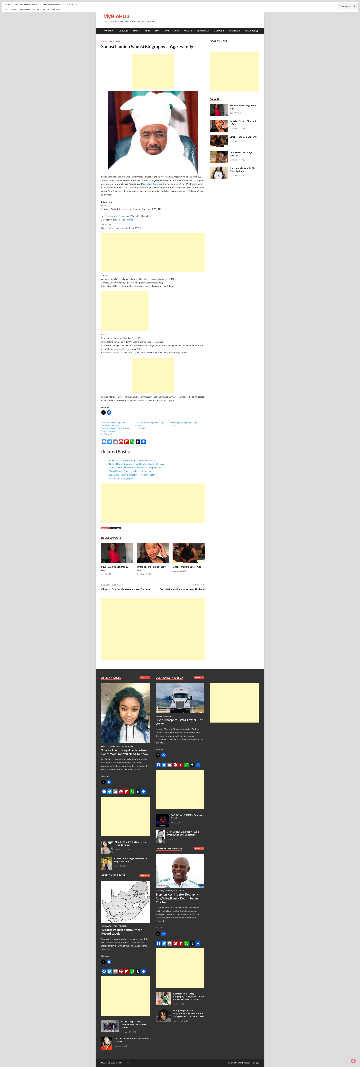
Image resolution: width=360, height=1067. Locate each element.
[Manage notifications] (353, 1061)
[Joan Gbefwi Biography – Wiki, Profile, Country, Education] (160, 832)
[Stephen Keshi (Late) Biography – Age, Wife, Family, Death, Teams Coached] (180, 888)
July (176, 31)
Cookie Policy (55, 9)
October (219, 31)
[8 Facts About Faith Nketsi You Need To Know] (106, 842)
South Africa (127, 746)
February (123, 31)
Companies (168, 716)
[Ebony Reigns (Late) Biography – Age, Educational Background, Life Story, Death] (163, 1010)
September (203, 31)
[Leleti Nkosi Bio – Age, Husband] (219, 152)
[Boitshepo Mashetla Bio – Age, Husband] (219, 168)
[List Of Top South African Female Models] (106, 1038)
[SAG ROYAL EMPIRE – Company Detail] (162, 815)
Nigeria (118, 42)
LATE (175, 891)
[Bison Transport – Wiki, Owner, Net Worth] (180, 713)
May (157, 31)
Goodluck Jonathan (152, 183)
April (147, 31)
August (188, 31)
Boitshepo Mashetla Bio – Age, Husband (243, 169)
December (250, 31)
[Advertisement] (153, 71)
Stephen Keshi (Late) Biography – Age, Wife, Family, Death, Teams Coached (178, 898)
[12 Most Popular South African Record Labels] (125, 923)
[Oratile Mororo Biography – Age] (153, 563)
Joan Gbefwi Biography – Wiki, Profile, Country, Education (183, 833)
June (166, 31)
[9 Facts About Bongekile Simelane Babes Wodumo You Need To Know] (125, 743)
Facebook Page (125, 219)
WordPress (243, 1063)
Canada (159, 716)
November (234, 31)
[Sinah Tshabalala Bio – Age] (189, 563)
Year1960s (115, 528)
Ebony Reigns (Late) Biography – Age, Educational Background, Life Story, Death (188, 1013)
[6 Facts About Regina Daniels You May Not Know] (106, 858)
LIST (112, 926)
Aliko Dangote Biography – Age (183, 422)
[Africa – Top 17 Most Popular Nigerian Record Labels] (110, 1021)
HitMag (255, 1063)
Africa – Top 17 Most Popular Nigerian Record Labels (134, 1024)
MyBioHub (116, 16)
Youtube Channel (118, 216)
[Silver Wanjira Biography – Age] (117, 563)
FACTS (103, 746)
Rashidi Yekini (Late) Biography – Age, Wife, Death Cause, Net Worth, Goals (188, 996)
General (105, 42)
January (108, 31)
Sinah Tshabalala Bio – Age (187, 566)
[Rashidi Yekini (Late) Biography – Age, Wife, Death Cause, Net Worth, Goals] (163, 994)
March (136, 31)
